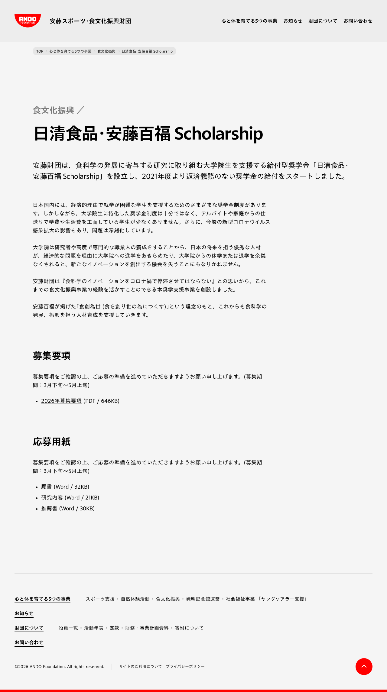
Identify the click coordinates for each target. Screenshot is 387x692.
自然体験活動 (135, 599)
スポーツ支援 (100, 599)
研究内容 (52, 497)
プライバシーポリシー (185, 666)
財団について (322, 20)
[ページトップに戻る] (364, 666)
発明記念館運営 (203, 599)
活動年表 (93, 628)
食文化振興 (168, 599)
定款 (114, 628)
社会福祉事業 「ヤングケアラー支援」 (267, 599)
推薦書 (49, 508)
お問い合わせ (357, 20)
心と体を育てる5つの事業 (249, 20)
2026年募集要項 (61, 400)
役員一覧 (68, 628)
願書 (46, 486)
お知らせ (292, 20)
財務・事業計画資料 (147, 628)
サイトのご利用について (140, 666)
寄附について (189, 628)
